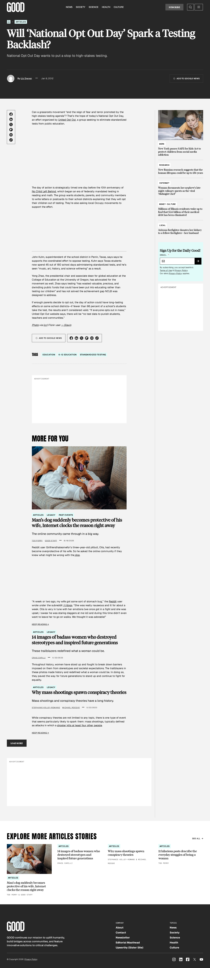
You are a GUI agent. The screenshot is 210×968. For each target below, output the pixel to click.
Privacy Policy (181, 270)
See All (196, 838)
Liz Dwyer (26, 78)
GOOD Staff (51, 541)
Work (161, 144)
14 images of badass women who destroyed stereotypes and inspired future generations (75, 639)
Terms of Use (166, 270)
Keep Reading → (40, 624)
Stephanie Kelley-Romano (46, 707)
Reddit (113, 601)
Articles (21, 22)
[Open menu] (199, 7)
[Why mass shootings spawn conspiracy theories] (130, 854)
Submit (199, 262)
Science (93, 7)
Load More (17, 743)
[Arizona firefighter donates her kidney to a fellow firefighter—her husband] (180, 227)
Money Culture (167, 204)
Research (164, 165)
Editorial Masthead (128, 942)
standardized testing (93, 354)
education (49, 354)
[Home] (9, 22)
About (119, 927)
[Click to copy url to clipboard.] (11, 140)
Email (164, 255)
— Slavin (66, 325)
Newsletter (123, 937)
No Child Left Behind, (44, 191)
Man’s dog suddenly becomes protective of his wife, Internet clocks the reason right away (77, 522)
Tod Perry (37, 541)
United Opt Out (67, 119)
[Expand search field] (190, 7)
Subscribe (174, 7)
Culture (119, 7)
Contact (121, 932)
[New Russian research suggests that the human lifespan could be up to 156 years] (180, 167)
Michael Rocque (71, 707)
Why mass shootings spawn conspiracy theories (79, 692)
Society (80, 7)
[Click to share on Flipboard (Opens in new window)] (11, 129)
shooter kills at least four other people (79, 725)
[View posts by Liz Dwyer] (11, 78)
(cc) (45, 325)
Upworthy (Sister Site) (129, 947)
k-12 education (68, 354)
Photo (35, 325)
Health (106, 7)
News (69, 7)
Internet (164, 183)
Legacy (51, 515)
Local (162, 225)
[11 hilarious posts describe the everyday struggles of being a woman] (180, 854)
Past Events (66, 515)
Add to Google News (188, 78)
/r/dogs (67, 605)
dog (77, 555)
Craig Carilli (39, 658)
